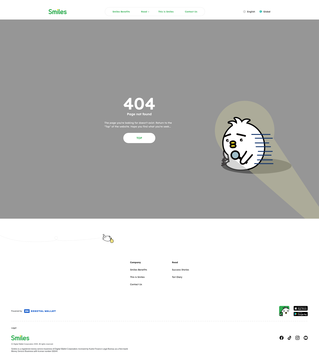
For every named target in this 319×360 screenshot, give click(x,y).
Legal (13, 328)
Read (144, 11)
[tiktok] (289, 338)
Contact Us (191, 11)
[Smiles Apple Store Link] (301, 308)
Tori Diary (177, 277)
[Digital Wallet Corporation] (40, 311)
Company (135, 262)
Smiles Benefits (121, 11)
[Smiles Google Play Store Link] (301, 314)
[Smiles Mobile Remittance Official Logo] (58, 11)
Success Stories (180, 269)
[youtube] (306, 338)
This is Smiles (166, 11)
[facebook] (281, 338)
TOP (139, 138)
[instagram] (297, 338)
